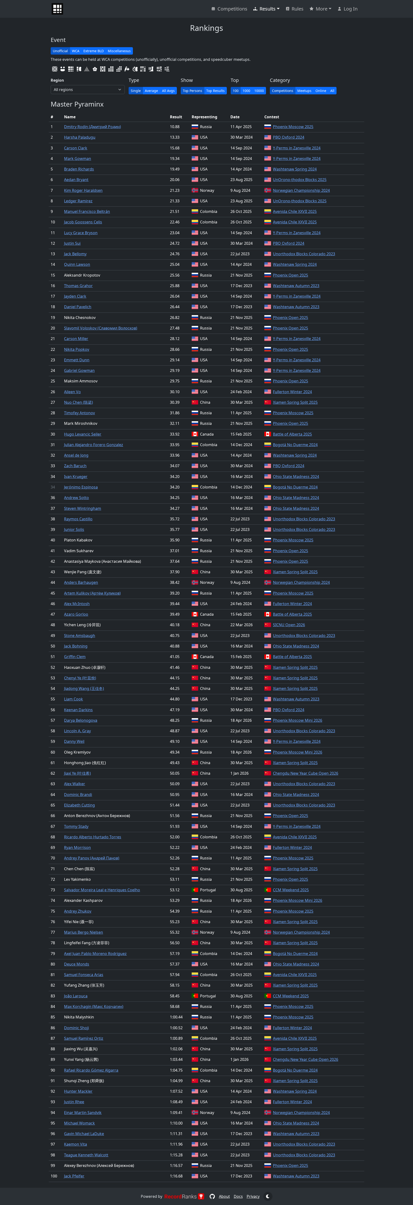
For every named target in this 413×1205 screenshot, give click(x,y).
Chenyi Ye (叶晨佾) (80, 678)
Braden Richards (79, 169)
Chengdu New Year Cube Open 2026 (305, 773)
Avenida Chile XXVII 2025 (295, 211)
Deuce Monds (76, 964)
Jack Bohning (75, 646)
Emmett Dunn (76, 360)
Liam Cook (73, 699)
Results (268, 9)
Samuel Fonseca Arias (83, 974)
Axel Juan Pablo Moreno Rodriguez (95, 953)
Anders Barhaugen (81, 582)
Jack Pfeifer (74, 1176)
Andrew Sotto (76, 497)
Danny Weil (74, 741)
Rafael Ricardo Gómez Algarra (91, 1070)
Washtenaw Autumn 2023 (296, 285)
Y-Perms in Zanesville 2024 (297, 148)
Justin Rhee (74, 1101)
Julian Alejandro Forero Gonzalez (93, 444)
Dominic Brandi (78, 794)
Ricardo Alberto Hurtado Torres (92, 837)
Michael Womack (79, 1123)
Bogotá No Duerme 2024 (295, 444)
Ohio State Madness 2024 (296, 476)
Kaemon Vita (75, 1144)
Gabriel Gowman (79, 370)
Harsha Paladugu (79, 137)
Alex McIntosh (77, 603)
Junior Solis (74, 529)
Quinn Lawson (77, 264)
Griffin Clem (75, 656)
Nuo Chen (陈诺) (78, 402)
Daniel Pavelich (77, 306)
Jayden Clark (75, 296)
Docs (238, 1196)
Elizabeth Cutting (79, 805)
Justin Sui (72, 243)
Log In (351, 9)
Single (136, 90)
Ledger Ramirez (78, 201)
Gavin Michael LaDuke (84, 1133)
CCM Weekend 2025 (291, 889)
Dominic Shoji (76, 1027)
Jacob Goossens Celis (83, 222)
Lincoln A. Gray (77, 730)
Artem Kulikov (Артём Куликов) (92, 593)
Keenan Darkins (78, 709)
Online (320, 90)
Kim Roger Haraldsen (83, 190)
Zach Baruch (75, 465)
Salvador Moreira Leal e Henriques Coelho (102, 889)
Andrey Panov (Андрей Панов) (91, 858)
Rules (298, 9)
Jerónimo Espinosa (81, 487)
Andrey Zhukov (77, 911)
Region (57, 80)
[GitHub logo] (212, 1196)
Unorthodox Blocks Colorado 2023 (304, 253)
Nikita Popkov (76, 349)
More (321, 9)
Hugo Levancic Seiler (82, 434)
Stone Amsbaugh (79, 635)
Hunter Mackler (78, 1091)
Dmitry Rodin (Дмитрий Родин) (92, 126)
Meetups (304, 90)
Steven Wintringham (82, 508)
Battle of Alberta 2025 (292, 434)
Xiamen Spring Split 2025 (295, 402)
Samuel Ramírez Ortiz (83, 1038)
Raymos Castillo (78, 519)
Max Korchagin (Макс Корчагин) (93, 1006)
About (224, 1196)
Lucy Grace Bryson (81, 232)
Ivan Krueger (75, 476)
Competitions (232, 9)
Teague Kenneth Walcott (86, 1155)
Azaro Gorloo (76, 614)
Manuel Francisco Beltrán (87, 211)
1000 (246, 90)
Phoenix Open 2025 (290, 275)
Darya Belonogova (80, 720)
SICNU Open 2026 (289, 624)
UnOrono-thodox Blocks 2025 (299, 179)
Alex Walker (74, 783)
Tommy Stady (76, 826)
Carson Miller (76, 338)
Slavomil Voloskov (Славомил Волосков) (100, 328)
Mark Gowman (77, 158)
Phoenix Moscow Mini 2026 (297, 720)
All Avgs (168, 90)
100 (236, 90)
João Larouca (75, 996)
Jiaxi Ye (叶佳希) (77, 773)
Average (151, 90)
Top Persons (192, 90)
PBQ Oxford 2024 (288, 137)
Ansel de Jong (76, 455)
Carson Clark (75, 148)
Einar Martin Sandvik (83, 1112)
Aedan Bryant (76, 179)
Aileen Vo (72, 391)
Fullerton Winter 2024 (292, 391)
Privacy (253, 1196)
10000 (259, 90)
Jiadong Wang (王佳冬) (84, 688)
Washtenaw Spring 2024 (295, 169)
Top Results (215, 90)
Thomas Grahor (78, 285)
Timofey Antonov (79, 412)
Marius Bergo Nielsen (83, 932)
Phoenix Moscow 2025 (293, 126)
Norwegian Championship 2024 (301, 190)
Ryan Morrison (77, 847)
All (332, 90)
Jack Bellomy (75, 253)
